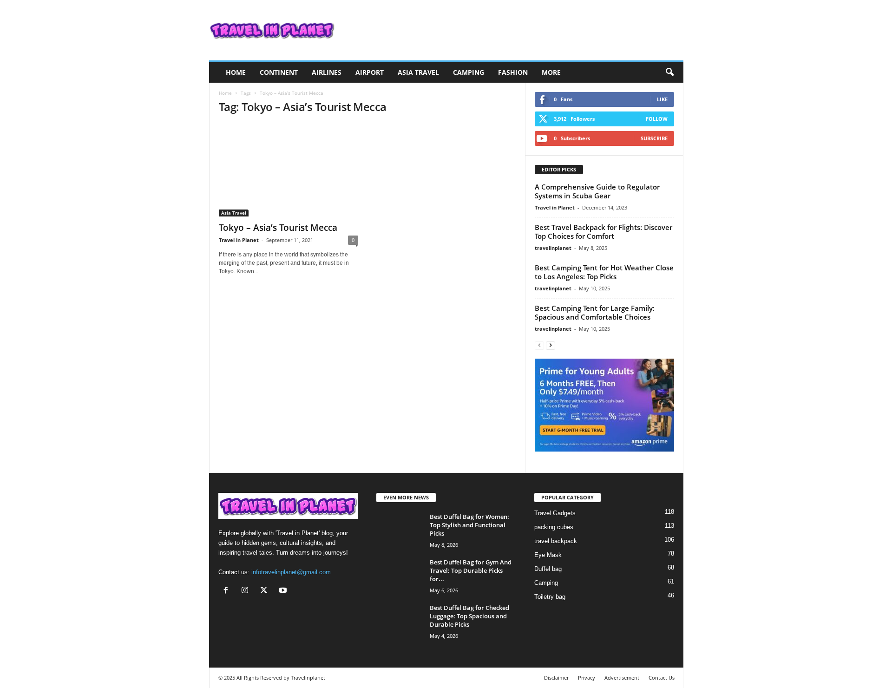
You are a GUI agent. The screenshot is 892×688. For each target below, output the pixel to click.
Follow (657, 118)
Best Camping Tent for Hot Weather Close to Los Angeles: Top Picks (604, 272)
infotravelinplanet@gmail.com (291, 572)
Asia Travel (418, 72)
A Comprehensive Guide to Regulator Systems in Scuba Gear (597, 191)
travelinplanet (553, 247)
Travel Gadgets (555, 513)
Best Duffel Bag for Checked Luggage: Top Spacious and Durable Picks (469, 616)
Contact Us (662, 677)
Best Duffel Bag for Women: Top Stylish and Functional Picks (469, 524)
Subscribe (654, 138)
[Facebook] (227, 591)
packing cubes (553, 527)
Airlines (326, 72)
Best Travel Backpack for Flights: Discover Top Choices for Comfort (603, 232)
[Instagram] (246, 591)
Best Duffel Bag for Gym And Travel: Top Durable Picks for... (471, 570)
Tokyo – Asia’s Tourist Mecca (278, 228)
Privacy (586, 677)
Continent (279, 72)
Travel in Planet (239, 239)
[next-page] (550, 345)
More (551, 72)
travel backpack (555, 540)
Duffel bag (548, 568)
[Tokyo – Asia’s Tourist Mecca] (288, 170)
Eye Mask (548, 554)
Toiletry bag (549, 596)
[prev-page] (539, 345)
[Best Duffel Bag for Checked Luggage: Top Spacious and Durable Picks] (399, 620)
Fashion (513, 72)
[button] (669, 72)
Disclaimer (556, 677)
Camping (468, 72)
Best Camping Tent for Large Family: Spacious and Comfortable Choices (595, 312)
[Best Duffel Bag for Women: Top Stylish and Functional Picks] (399, 529)
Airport (369, 72)
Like (662, 99)
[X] (265, 591)
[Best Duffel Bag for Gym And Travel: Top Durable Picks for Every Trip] (399, 575)
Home (236, 72)
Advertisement (621, 677)
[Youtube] (284, 591)
